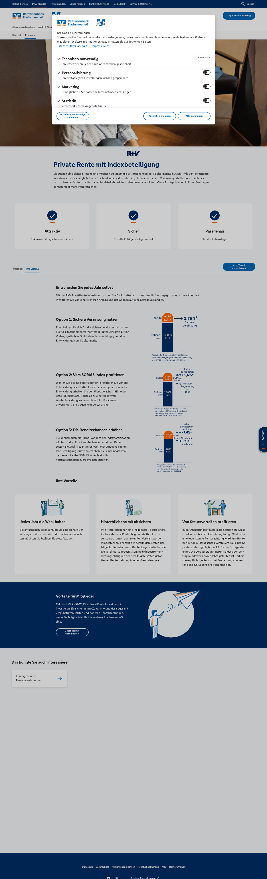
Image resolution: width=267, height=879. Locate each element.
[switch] (207, 72)
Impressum (98, 46)
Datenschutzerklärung (71, 46)
